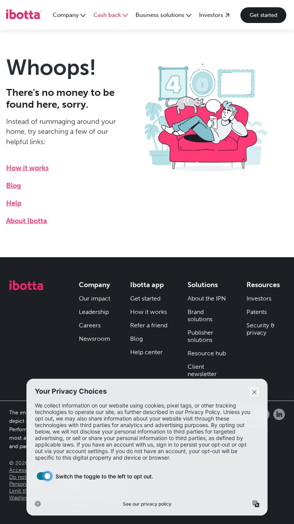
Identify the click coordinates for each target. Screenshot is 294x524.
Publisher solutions (200, 336)
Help (13, 203)
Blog (13, 185)
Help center (146, 352)
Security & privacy (261, 329)
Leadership (94, 311)
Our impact (94, 298)
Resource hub (207, 353)
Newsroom (94, 338)
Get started (263, 15)
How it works (27, 168)
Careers (90, 325)
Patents (257, 311)
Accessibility (24, 470)
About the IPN (207, 298)
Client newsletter (202, 370)
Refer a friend (148, 325)
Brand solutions (200, 315)
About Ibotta (26, 221)
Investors (259, 298)
